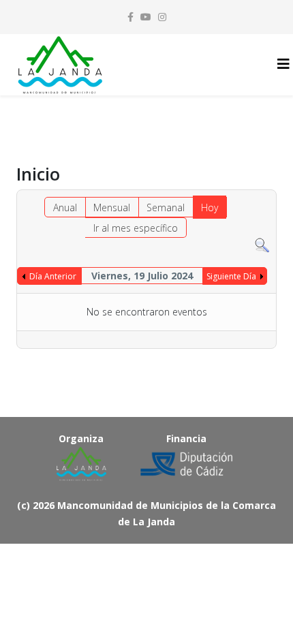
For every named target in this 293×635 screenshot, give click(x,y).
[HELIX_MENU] (283, 63)
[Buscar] (262, 245)
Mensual (111, 207)
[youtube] (145, 16)
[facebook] (130, 16)
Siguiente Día (231, 276)
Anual (65, 207)
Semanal (165, 207)
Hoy (209, 207)
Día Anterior (52, 276)
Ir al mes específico (135, 227)
